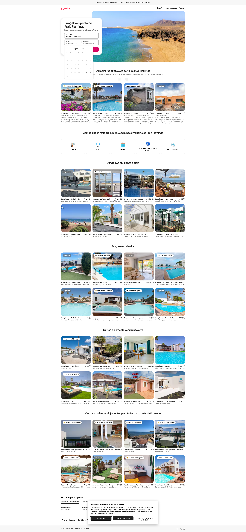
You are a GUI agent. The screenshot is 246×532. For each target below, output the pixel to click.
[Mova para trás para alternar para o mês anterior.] (67, 48)
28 (86, 72)
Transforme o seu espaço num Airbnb (170, 8)
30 (67, 76)
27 (82, 72)
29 (90, 72)
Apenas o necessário (123, 518)
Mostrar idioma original (143, 2)
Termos (86, 529)
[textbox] (73, 43)
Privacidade (78, 529)
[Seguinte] (126, 79)
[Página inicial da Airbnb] (66, 8)
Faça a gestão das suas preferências (145, 519)
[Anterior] (119, 79)
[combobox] (81, 36)
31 (71, 76)
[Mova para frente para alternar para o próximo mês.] (90, 48)
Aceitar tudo (101, 518)
